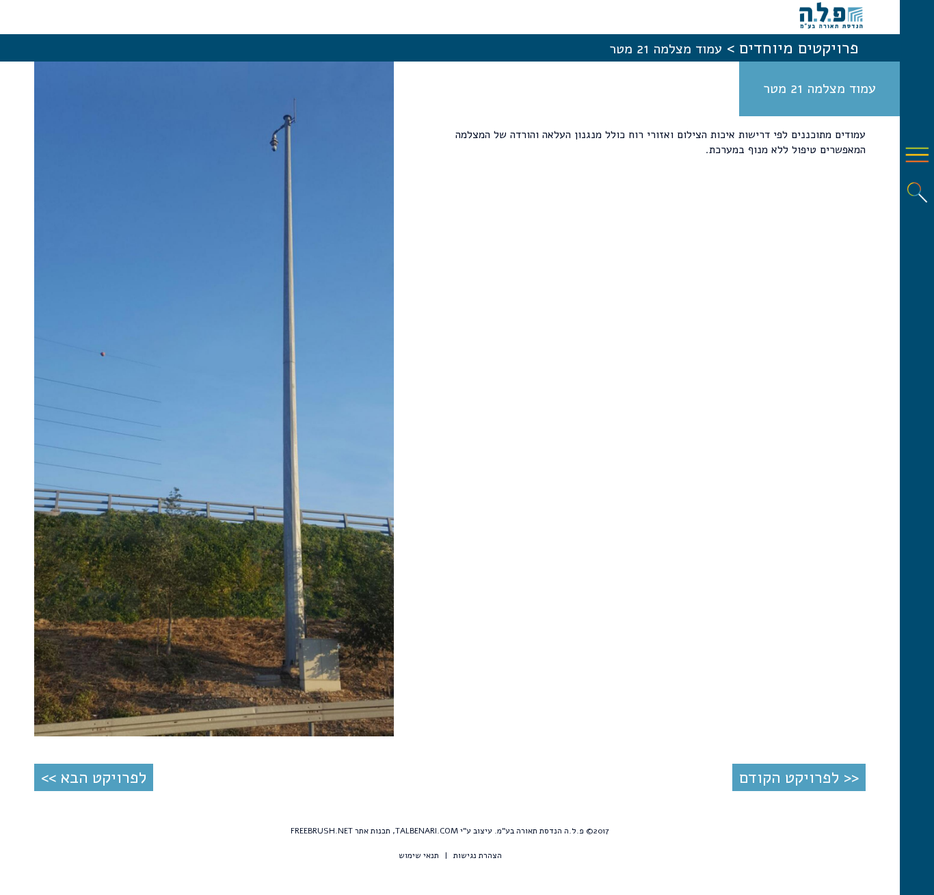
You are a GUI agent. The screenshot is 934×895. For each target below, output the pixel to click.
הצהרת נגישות (477, 855)
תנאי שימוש (419, 855)
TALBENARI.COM (426, 830)
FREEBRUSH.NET (322, 830)
